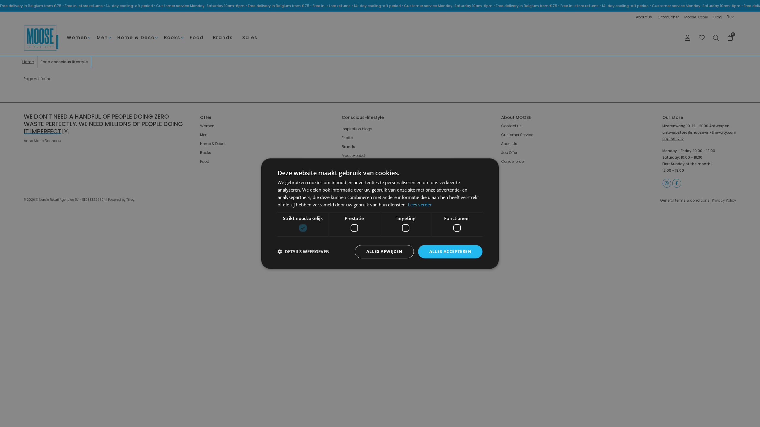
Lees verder (420, 205)
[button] (304, 251)
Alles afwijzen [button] (384, 251)
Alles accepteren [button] (450, 251)
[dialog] (380, 213)
